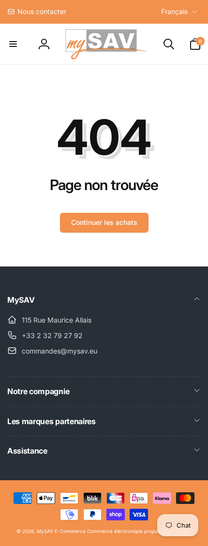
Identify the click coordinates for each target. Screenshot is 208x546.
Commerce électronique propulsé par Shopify (139, 531)
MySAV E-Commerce (61, 531)
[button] (13, 44)
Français (174, 11)
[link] (36, 11)
